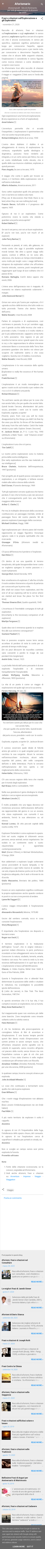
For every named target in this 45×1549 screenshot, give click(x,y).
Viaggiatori (10, 1179)
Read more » (37, 1282)
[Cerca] (42, 4)
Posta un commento (13, 1198)
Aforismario (22, 4)
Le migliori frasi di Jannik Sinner (16, 1288)
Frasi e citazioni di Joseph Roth (16, 1340)
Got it (30, 1546)
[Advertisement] (22, 1224)
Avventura (14, 1176)
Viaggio (38, 1176)
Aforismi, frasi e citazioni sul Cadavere (19, 1506)
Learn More (19, 1546)
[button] (42, 18)
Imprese (27, 1176)
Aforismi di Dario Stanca (13, 1314)
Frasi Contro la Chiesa (12, 1366)
